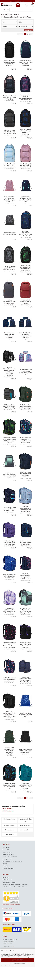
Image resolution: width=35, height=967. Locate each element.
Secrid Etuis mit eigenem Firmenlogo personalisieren (16, 884)
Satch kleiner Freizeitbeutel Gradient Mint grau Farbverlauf (9, 474)
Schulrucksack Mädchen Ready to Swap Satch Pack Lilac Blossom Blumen (9, 610)
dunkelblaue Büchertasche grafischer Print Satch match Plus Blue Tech (25, 233)
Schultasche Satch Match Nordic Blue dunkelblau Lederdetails (25, 474)
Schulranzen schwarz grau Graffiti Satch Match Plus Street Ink (9, 268)
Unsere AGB (6, 850)
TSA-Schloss (5, 877)
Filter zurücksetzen (28, 30)
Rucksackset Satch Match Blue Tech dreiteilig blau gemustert (9, 335)
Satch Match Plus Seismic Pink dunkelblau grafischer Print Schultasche (25, 97)
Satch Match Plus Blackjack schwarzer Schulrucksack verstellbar (9, 63)
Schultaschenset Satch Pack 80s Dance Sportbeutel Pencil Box (25, 371)
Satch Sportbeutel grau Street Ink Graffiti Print (9, 233)
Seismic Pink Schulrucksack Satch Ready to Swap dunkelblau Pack (25, 576)
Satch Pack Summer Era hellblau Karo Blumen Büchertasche (9, 165)
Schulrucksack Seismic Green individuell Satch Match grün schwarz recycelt (9, 440)
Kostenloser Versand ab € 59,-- (17, 1)
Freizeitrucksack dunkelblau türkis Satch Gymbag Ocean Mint (25, 199)
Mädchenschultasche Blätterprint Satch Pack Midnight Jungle (9, 97)
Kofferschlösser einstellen (9, 882)
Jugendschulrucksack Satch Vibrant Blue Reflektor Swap (9, 576)
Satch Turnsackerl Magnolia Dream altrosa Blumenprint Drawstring (9, 199)
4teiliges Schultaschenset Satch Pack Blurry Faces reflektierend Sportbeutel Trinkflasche (9, 371)
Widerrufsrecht (6, 847)
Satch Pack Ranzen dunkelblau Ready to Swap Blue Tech (25, 542)
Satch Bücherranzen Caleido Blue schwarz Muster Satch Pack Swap (9, 786)
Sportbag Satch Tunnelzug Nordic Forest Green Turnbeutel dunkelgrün (9, 751)
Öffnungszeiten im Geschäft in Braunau (12, 861)
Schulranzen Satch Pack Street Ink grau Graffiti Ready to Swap (9, 131)
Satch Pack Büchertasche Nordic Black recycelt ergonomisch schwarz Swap (9, 715)
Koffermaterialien (7, 880)
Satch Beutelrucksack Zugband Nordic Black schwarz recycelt (25, 750)
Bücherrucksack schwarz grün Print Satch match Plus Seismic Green (25, 268)
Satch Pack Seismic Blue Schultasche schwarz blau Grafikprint (25, 132)
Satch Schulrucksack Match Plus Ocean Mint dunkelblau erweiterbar (25, 63)
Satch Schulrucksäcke (7, 811)
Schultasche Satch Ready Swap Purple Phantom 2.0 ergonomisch (25, 645)
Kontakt (5, 863)
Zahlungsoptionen (7, 859)
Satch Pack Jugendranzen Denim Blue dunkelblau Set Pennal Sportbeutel (25, 679)
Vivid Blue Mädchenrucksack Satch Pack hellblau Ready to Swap (25, 509)
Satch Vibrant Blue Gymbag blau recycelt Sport (25, 714)
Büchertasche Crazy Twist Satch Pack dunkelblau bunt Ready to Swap (25, 440)
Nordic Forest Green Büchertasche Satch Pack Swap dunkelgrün (25, 406)
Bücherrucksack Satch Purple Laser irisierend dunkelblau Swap (9, 509)
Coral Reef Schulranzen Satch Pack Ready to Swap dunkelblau (9, 679)
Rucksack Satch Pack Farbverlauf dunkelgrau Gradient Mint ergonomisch (26, 610)
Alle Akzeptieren (17, 959)
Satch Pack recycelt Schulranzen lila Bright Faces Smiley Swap (9, 542)
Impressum (5, 866)
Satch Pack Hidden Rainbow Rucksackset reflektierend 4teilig (9, 406)
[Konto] (27, 4)
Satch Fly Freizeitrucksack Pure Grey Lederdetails (9, 301)
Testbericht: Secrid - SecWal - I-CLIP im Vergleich (14, 887)
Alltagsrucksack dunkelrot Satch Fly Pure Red (25, 301)
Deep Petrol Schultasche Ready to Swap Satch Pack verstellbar (25, 786)
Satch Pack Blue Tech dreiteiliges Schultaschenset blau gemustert (25, 335)
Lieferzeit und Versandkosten (10, 856)
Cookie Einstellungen (8, 868)
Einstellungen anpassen (18, 963)
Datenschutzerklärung (8, 854)
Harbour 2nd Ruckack (7, 808)
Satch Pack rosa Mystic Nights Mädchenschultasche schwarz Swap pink (9, 645)
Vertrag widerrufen (7, 852)
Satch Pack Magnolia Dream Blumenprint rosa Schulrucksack (25, 165)
